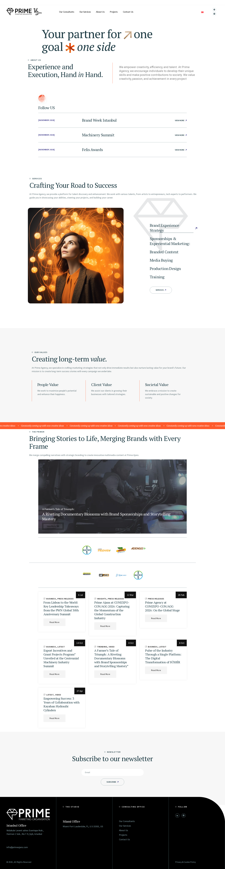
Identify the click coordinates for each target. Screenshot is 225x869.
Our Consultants (127, 821)
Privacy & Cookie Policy (185, 862)
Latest (61, 646)
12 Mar (130, 594)
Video (112, 646)
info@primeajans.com (17, 847)
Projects (123, 834)
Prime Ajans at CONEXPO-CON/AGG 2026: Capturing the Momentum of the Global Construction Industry (112, 610)
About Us (123, 830)
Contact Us (124, 839)
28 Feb (181, 594)
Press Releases (65, 598)
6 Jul (80, 594)
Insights (101, 598)
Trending (102, 646)
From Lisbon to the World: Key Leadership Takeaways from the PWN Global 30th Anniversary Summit (61, 608)
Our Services (125, 825)
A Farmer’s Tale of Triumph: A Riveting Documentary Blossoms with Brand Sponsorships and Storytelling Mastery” (111, 658)
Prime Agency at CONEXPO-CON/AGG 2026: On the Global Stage (162, 606)
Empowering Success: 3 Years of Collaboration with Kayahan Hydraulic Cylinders (61, 704)
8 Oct (131, 642)
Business (51, 598)
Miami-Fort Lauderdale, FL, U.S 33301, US (83, 826)
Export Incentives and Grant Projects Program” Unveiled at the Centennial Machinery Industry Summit (61, 658)
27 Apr (80, 690)
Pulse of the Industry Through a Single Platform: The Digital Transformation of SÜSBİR (163, 656)
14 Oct (79, 642)
